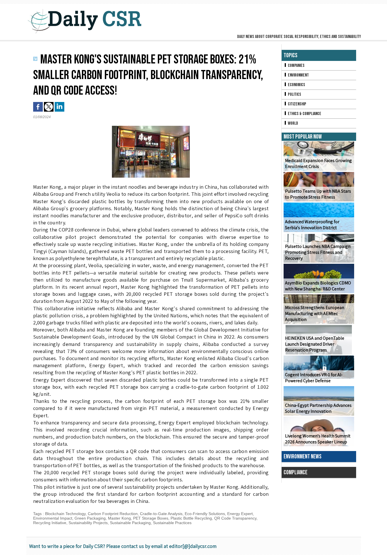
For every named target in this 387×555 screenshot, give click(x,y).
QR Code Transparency (235, 518)
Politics (294, 94)
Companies (296, 65)
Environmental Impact (52, 518)
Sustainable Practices (172, 522)
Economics (296, 85)
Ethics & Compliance (304, 113)
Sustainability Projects (88, 522)
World (292, 123)
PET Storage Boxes (150, 518)
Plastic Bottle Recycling (191, 518)
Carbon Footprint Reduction (113, 513)
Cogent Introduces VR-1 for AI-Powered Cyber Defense (314, 378)
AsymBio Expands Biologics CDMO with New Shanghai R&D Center (318, 286)
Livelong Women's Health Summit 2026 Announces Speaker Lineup (317, 439)
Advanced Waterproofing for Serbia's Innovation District (312, 225)
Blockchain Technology (65, 513)
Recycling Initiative (49, 522)
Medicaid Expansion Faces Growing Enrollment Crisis (318, 163)
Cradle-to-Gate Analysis (161, 513)
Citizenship (296, 104)
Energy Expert (240, 513)
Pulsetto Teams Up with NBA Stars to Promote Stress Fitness (318, 194)
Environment (298, 75)
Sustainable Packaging (130, 522)
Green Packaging (90, 518)
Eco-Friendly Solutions (205, 513)
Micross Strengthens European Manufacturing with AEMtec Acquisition (314, 313)
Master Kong (119, 518)
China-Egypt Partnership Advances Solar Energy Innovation (318, 408)
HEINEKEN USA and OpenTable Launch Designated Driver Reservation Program (314, 344)
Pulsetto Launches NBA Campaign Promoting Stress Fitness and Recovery (317, 252)
